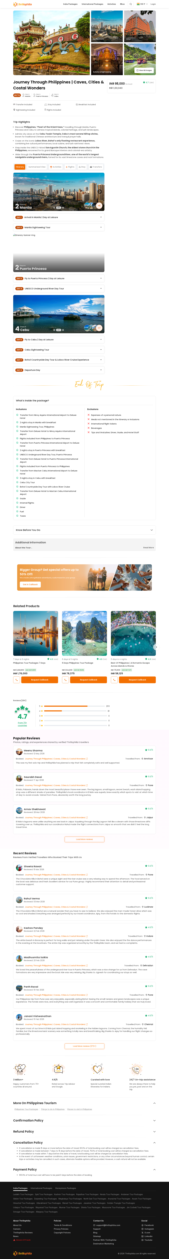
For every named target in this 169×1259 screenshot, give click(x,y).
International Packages (41, 1188)
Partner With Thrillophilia (104, 1240)
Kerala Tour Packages (109, 1194)
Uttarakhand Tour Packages (48, 1203)
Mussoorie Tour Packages (113, 1207)
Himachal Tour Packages (24, 1203)
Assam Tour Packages (141, 1199)
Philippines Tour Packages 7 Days (29, 662)
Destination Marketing (103, 1244)
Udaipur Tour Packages (23, 1207)
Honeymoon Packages (65, 1188)
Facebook (149, 1225)
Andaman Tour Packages (132, 1194)
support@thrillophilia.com (108, 1225)
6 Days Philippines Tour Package (77, 662)
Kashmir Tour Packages (64, 1194)
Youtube (148, 1240)
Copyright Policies (62, 1233)
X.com (147, 1233)
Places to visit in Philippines (79, 1109)
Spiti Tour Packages (44, 1194)
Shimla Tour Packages (90, 1207)
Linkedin (148, 1236)
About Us (17, 1225)
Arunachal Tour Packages (119, 1199)
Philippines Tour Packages (26, 1109)
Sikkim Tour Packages (23, 1199)
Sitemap (97, 1236)
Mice (122, 4)
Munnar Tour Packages (69, 1207)
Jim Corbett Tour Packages (139, 1207)
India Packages (20, 1188)
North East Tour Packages (95, 1199)
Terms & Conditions (63, 1225)
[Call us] (16, 679)
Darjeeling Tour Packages (45, 1199)
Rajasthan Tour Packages (87, 1194)
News (15, 1236)
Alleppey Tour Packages (47, 1212)
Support (96, 1229)
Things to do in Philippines (53, 1109)
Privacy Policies (61, 1229)
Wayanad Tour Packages (47, 1207)
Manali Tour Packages (72, 1203)
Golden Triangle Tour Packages (121, 1203)
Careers (16, 1229)
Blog (95, 1233)
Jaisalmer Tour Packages (94, 1203)
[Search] (131, 4)
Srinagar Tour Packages (23, 1212)
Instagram (149, 1229)
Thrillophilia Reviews (23, 1233)
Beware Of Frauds (23, 1240)
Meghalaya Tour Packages (70, 1199)
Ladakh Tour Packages (23, 1194)
